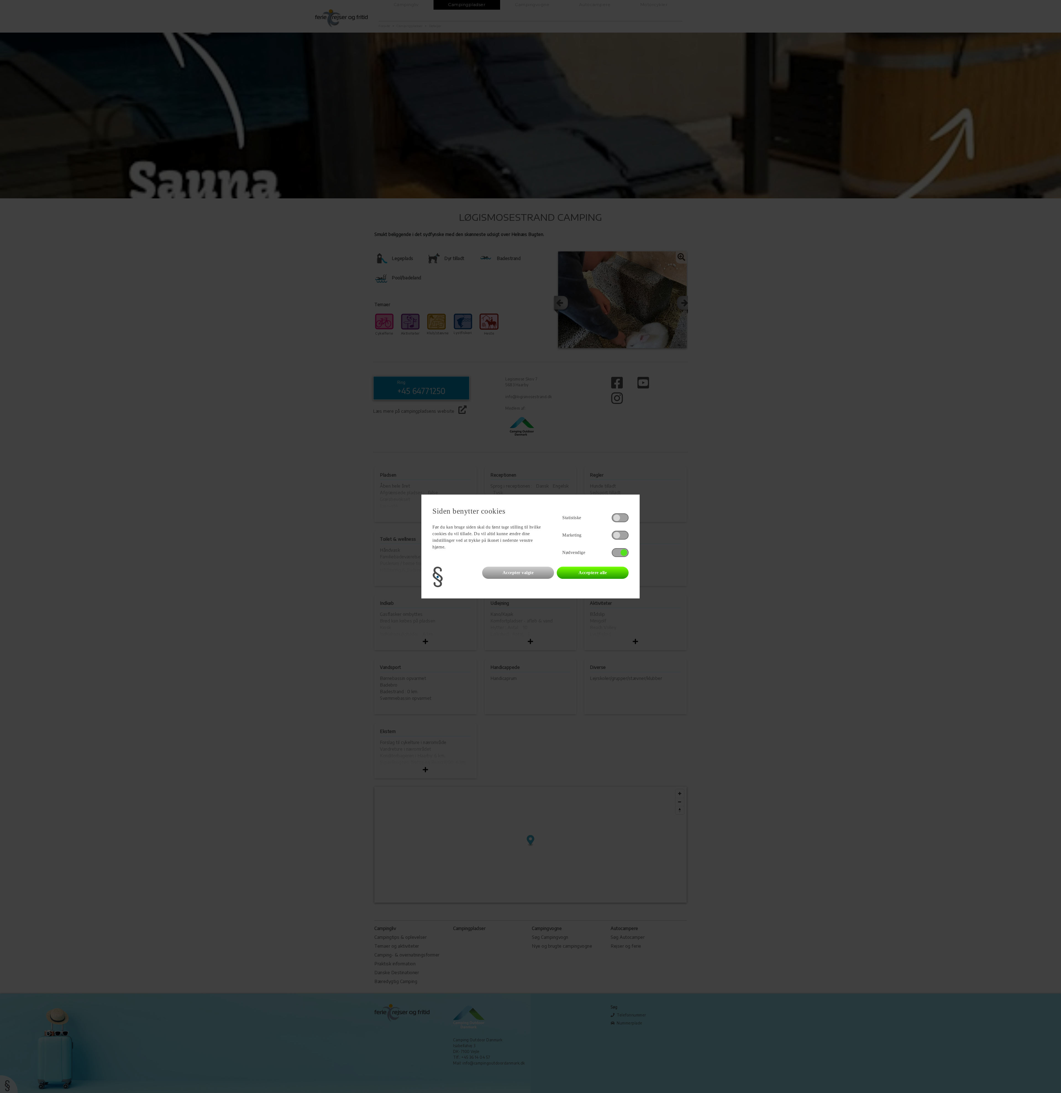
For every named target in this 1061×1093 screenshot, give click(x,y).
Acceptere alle (593, 572)
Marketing (572, 535)
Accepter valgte (518, 572)
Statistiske (571, 517)
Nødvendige (573, 552)
